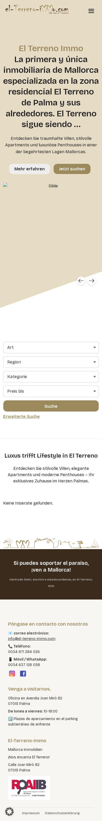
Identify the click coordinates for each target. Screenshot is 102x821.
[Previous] (81, 281)
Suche (51, 406)
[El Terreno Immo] (36, 9)
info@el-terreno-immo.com (31, 639)
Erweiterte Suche (21, 416)
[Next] (91, 281)
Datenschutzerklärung (62, 813)
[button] (9, 811)
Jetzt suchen (72, 168)
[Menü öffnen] (91, 10)
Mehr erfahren (29, 168)
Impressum (31, 813)
